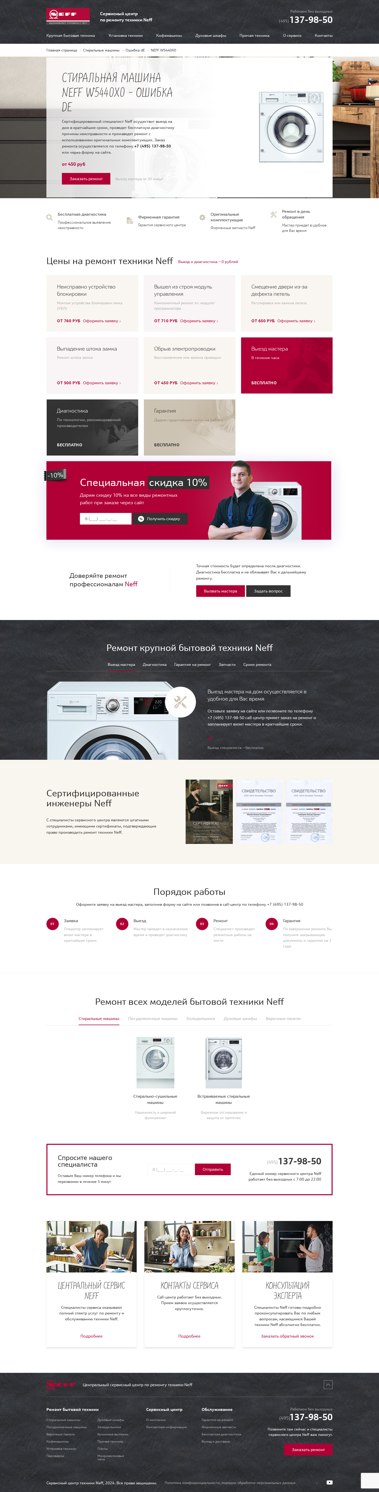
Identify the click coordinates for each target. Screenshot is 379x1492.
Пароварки (55, 1456)
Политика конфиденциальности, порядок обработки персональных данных (230, 1483)
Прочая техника (254, 35)
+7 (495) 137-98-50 (152, 146)
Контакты (324, 35)
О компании (156, 1419)
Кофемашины (169, 35)
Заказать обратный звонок (287, 1336)
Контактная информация (166, 1427)
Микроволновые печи (110, 1457)
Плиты (102, 1448)
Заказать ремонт (86, 178)
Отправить (213, 1169)
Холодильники (109, 1427)
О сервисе (292, 35)
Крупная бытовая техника (70, 35)
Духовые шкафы (210, 35)
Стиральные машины (63, 1419)
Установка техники (126, 35)
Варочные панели (60, 1434)
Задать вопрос (268, 591)
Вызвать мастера (220, 591)
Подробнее (91, 1336)
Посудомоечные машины (66, 1427)
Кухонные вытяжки (112, 1434)
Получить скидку (163, 518)
